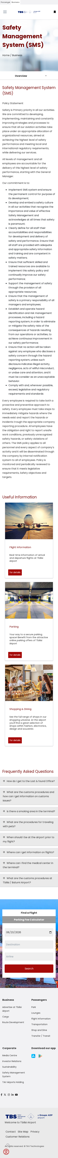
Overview (21, 76)
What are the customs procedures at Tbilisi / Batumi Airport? (27, 880)
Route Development (13, 1022)
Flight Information (41, 1018)
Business (15, 2)
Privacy (34, 1131)
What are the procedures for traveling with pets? (28, 824)
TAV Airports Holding (13, 1082)
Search (29, 968)
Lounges (35, 1012)
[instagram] (9, 1095)
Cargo (5, 1016)
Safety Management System (13, 1074)
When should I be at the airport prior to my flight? (28, 839)
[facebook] (1, 1095)
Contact (11, 1131)
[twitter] (5, 1095)
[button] (55, 12)
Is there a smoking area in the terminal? (31, 811)
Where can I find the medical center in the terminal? (28, 865)
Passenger (5, 2)
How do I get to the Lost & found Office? (31, 781)
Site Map (23, 1131)
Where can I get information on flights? (30, 852)
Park (33, 1007)
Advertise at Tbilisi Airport (12, 1009)
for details (15, 572)
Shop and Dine (39, 1030)
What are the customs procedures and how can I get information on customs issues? (28, 796)
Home (6, 55)
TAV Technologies (35, 1146)
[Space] (29, 12)
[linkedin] (12, 1095)
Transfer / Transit (40, 1035)
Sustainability (9, 1066)
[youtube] (16, 1095)
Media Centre (9, 1055)
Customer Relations (18, 1136)
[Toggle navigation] (7, 12)
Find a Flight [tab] (29, 913)
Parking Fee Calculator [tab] (29, 919)
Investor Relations (11, 1061)
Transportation (39, 1024)
